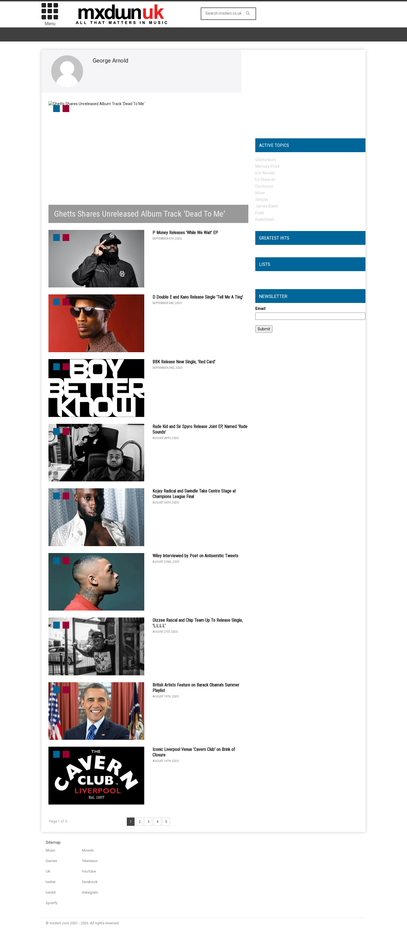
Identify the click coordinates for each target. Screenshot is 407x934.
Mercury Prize (267, 166)
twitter (51, 882)
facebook (90, 882)
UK (48, 871)
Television (90, 861)
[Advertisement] (310, 91)
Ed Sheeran (265, 179)
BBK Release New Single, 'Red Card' (184, 361)
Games (51, 861)
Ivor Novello (265, 173)
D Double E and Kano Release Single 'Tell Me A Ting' (198, 297)
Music (50, 850)
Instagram (90, 892)
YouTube (89, 871)
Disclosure (264, 186)
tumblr (51, 892)
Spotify (51, 903)
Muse (260, 193)
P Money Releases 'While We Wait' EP (185, 232)
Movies (88, 850)
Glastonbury (265, 159)
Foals (259, 213)
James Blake (266, 206)
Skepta (261, 199)
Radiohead (264, 219)
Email (260, 308)
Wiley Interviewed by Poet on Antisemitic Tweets (195, 555)
